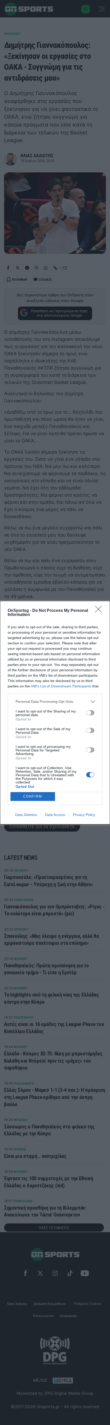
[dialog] (55, 712)
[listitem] (55, 701)
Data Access (55, 815)
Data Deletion (26, 815)
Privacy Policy (84, 815)
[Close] (100, 611)
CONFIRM (32, 796)
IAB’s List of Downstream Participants (61, 686)
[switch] (90, 712)
